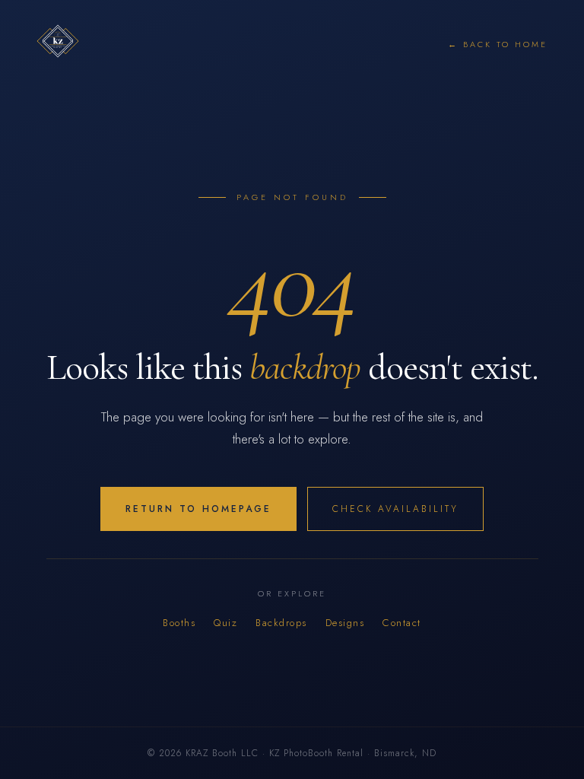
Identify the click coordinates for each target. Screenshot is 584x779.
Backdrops (281, 622)
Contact (401, 622)
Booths (179, 622)
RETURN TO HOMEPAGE (198, 509)
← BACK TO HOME (498, 44)
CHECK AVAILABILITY (395, 509)
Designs (345, 622)
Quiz (225, 622)
